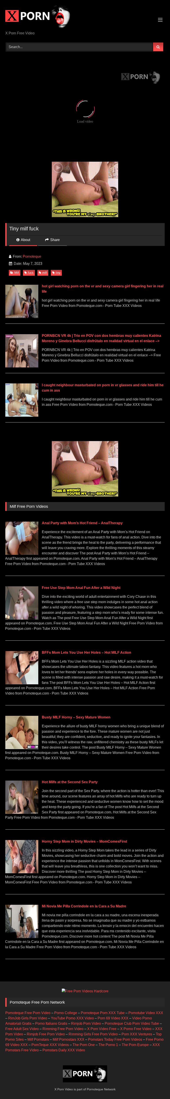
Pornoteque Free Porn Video (27, 1013)
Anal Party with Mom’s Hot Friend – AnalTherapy (82, 523)
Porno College (65, 1013)
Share (54, 240)
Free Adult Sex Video (22, 1029)
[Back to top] (156, 1085)
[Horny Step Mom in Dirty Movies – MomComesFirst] (21, 872)
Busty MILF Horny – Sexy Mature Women (76, 717)
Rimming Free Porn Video (62, 1029)
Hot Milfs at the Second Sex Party (70, 782)
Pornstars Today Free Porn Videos (115, 1039)
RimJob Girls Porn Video (27, 1018)
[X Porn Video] (85, 17)
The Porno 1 (108, 1045)
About (25, 240)
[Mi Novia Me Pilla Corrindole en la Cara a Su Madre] (21, 937)
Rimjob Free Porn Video (46, 1034)
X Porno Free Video (135, 1029)
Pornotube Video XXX (145, 1013)
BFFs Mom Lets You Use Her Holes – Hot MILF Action (86, 652)
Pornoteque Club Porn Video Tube (132, 1023)
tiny (58, 272)
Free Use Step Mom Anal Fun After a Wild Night (81, 588)
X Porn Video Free (101, 1029)
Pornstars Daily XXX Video (63, 1050)
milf (44, 272)
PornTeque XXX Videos (50, 1045)
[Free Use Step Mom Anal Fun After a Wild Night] (21, 618)
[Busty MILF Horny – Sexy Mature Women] (21, 748)
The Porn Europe (135, 1045)
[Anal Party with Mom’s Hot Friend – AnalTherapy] (21, 553)
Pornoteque (32, 256)
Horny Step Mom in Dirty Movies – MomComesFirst (84, 841)
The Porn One (84, 1045)
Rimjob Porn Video (86, 1023)
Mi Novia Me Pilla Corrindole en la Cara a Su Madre (84, 906)
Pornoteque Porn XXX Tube (103, 1013)
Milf (16, 272)
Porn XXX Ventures (137, 1034)
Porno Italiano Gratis (51, 1023)
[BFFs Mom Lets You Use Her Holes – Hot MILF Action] (21, 683)
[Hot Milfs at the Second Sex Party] (21, 812)
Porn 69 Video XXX (113, 1018)
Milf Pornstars (38, 1039)
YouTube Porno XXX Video (72, 1018)
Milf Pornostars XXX (68, 1039)
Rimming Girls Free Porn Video (93, 1034)
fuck (30, 272)
